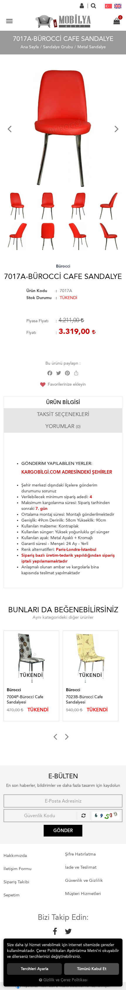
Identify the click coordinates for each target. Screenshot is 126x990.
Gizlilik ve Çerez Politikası (65, 980)
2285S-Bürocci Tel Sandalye (84, 699)
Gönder (63, 830)
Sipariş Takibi (16, 881)
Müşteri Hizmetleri (83, 893)
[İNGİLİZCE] (117, 6)
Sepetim (12, 895)
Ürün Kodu (36, 290)
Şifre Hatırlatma (80, 854)
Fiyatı (31, 332)
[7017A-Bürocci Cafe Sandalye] (64, 128)
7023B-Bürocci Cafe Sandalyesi (26, 699)
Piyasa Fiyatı (37, 320)
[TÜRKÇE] (108, 6)
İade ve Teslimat (80, 867)
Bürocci (63, 266)
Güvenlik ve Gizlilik (84, 880)
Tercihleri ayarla (34, 969)
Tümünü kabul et (91, 969)
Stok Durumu (39, 297)
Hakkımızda (15, 855)
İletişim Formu (17, 868)
